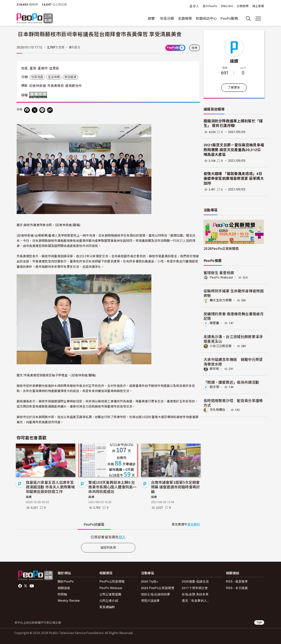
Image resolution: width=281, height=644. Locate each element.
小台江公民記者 (221, 346)
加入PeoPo (210, 6)
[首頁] (35, 18)
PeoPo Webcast (221, 277)
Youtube (32, 586)
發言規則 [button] (193, 524)
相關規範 (64, 588)
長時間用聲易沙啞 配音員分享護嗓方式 (233, 403)
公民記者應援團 (110, 594)
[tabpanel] (108, 537)
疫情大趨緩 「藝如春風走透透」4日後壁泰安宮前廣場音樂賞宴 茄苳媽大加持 (234, 178)
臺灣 (33, 68)
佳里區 (54, 68)
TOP (259, 622)
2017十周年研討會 (195, 588)
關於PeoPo (66, 581)
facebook (20, 586)
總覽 (151, 18)
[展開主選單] (258, 18)
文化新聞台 (217, 410)
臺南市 (43, 68)
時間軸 (62, 594)
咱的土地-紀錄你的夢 (155, 594)
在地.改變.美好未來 (195, 594)
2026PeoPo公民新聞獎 (221, 248)
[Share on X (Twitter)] (34, 110)
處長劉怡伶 (73, 86)
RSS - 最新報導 (237, 581)
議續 (29, 497)
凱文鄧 (214, 387)
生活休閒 (54, 77)
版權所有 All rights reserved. (39, 95)
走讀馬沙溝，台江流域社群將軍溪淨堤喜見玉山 (233, 339)
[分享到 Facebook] (27, 110)
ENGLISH (227, 6)
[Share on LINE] (42, 110)
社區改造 (37, 77)
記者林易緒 (37, 86)
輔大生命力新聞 (221, 300)
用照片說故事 (150, 600)
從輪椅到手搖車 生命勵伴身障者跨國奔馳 (234, 293)
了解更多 (234, 87)
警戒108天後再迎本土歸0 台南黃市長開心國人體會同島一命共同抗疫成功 (112, 487)
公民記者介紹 (108, 600)
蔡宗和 (214, 369)
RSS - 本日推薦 (237, 588)
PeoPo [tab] (94, 524)
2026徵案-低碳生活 (195, 581)
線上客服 (258, 6)
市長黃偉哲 (55, 86)
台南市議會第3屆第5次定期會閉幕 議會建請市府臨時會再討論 (175, 487)
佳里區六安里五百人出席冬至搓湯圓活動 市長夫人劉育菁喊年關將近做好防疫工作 (50, 487)
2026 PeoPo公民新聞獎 (157, 588)
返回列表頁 (108, 547)
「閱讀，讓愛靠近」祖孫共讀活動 (231, 382)
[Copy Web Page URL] (50, 110)
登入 (196, 6)
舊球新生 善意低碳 (219, 272)
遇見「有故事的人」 (196, 600)
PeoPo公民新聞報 (112, 581)
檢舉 (194, 47)
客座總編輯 (107, 607)
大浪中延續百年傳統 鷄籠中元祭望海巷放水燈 (233, 361)
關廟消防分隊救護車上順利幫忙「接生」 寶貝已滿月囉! (233, 123)
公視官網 (242, 6)
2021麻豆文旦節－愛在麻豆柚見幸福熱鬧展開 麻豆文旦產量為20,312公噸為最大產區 (234, 150)
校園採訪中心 (206, 18)
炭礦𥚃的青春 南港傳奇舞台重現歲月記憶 (234, 316)
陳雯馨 (214, 323)
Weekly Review (69, 600)
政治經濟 (70, 77)
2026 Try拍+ (149, 581)
